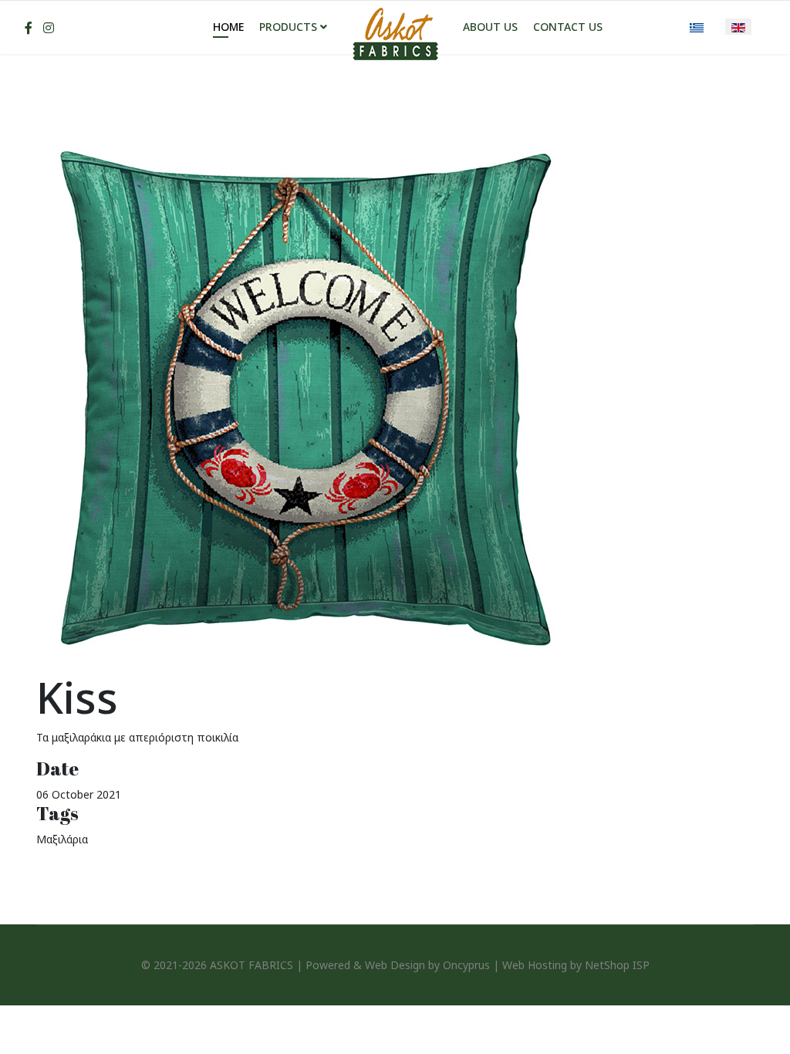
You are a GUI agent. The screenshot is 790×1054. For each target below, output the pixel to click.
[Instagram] (48, 27)
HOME (228, 26)
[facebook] (28, 27)
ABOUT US (490, 26)
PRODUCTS (288, 26)
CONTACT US (568, 26)
